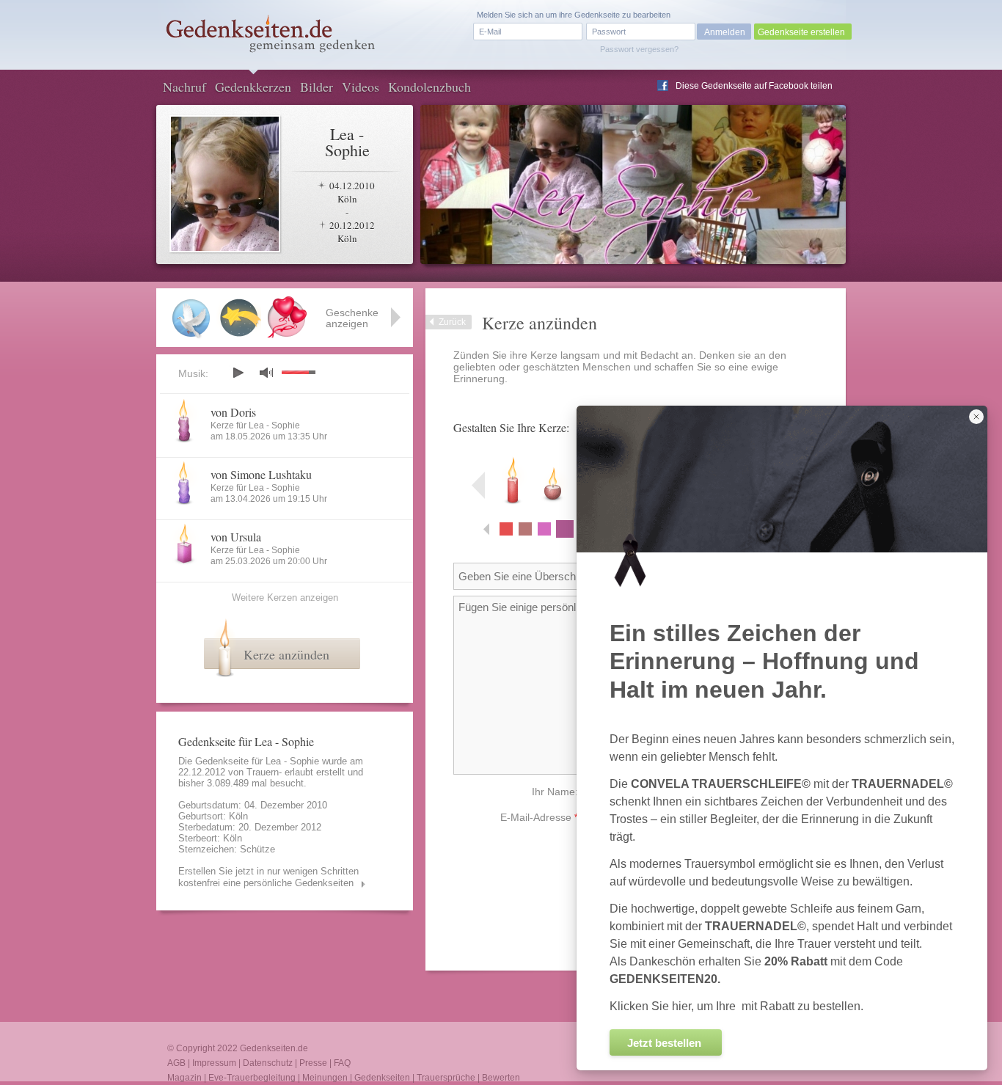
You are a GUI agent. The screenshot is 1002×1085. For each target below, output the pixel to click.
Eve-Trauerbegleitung (252, 1078)
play (237, 372)
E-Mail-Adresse (539, 817)
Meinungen (325, 1078)
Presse (313, 1063)
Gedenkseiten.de (274, 1048)
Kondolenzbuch (429, 86)
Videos (360, 86)
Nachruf (184, 86)
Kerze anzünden (286, 654)
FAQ (342, 1063)
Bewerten (501, 1078)
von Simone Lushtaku (261, 474)
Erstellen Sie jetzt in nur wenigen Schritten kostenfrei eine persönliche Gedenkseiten (268, 877)
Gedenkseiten (382, 1078)
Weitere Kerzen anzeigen (285, 597)
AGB (176, 1063)
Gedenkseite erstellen (801, 32)
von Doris (233, 412)
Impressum (214, 1063)
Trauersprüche (446, 1078)
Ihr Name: (555, 791)
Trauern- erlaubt (279, 772)
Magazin (184, 1078)
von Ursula (236, 536)
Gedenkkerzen (253, 86)
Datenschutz (268, 1063)
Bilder (316, 86)
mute (266, 372)
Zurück (452, 322)
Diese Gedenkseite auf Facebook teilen (754, 86)
